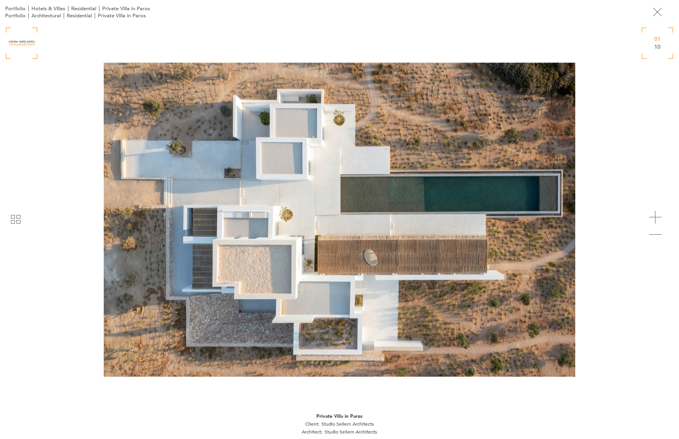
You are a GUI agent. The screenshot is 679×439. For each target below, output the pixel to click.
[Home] (21, 43)
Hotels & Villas (48, 8)
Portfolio (15, 8)
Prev (655, 234)
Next (655, 217)
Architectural (46, 15)
